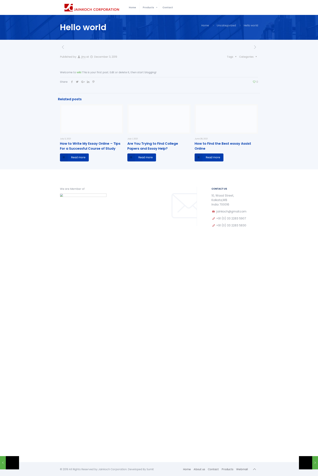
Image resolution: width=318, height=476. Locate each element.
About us (199, 469)
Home (205, 25)
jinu (83, 57)
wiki (79, 72)
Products (227, 469)
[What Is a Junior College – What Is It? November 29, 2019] (9, 462)
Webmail (242, 469)
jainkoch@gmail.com (231, 211)
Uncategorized (226, 25)
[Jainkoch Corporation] (92, 7)
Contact (213, 469)
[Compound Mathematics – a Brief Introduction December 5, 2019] (308, 462)
